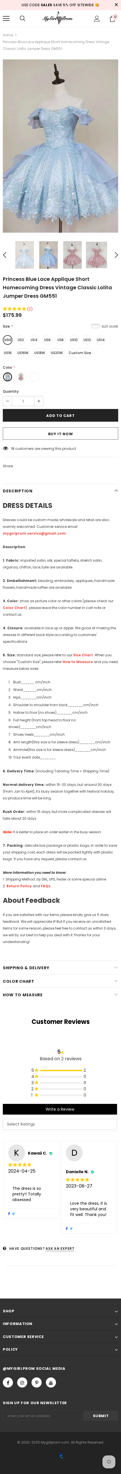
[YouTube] (51, 1382)
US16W (22, 352)
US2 (21, 339)
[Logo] (60, 18)
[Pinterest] (37, 1382)
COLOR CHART (18, 981)
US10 (74, 339)
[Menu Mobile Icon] (6, 18)
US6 (47, 339)
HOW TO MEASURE (23, 995)
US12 (87, 339)
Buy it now (60, 434)
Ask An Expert (60, 1248)
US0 (7, 339)
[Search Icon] (22, 18)
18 (12, 448)
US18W (39, 352)
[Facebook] (8, 1382)
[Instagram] (22, 1382)
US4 (34, 339)
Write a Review (60, 1109)
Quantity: (11, 391)
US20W (57, 352)
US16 (8, 352)
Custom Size (80, 352)
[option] (60, 146)
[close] (116, 5)
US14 (101, 339)
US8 (60, 339)
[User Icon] (97, 19)
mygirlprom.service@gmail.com (34, 533)
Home (8, 35)
